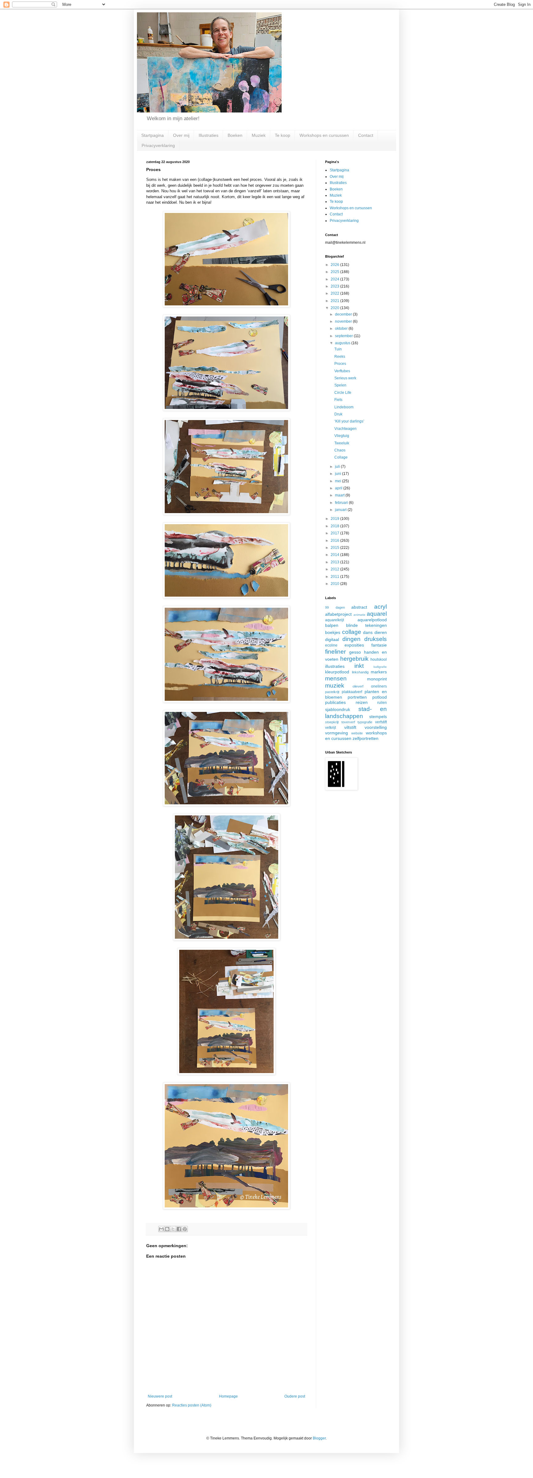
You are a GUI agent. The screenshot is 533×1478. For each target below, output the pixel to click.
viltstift (350, 727)
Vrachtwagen (345, 429)
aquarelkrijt (334, 620)
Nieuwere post (160, 1396)
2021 (335, 301)
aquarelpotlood (372, 619)
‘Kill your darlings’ (349, 421)
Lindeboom (343, 407)
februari (342, 502)
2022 (335, 293)
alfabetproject (338, 614)
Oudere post (294, 1396)
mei (338, 481)
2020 (335, 308)
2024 (335, 279)
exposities (354, 645)
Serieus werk (345, 378)
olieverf (358, 686)
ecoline (331, 645)
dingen (351, 639)
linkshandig (360, 672)
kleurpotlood (337, 671)
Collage (341, 457)
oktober (342, 328)
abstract (359, 607)
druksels (375, 639)
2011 (335, 576)
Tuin (338, 349)
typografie (364, 722)
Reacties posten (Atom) (191, 1405)
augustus (343, 343)
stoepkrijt (332, 722)
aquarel (377, 613)
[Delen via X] (173, 1229)
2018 (335, 526)
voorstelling (376, 727)
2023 (335, 286)
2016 (335, 540)
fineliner (335, 651)
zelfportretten (365, 738)
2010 (335, 584)
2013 (335, 562)
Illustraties (208, 135)
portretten (357, 697)
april (339, 488)
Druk (338, 414)
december (344, 314)
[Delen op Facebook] (179, 1229)
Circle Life (342, 392)
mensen (336, 678)
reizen (362, 702)
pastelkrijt (332, 692)
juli (338, 466)
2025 (335, 272)
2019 (335, 518)
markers (379, 671)
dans (368, 632)
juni (338, 474)
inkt (359, 666)
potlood (379, 697)
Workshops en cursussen (324, 135)
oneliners (379, 686)
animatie (359, 614)
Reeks (339, 356)
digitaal (332, 639)
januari (341, 510)
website (357, 733)
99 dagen (335, 607)
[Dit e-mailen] (161, 1229)
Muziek (259, 135)
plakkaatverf (352, 692)
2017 (335, 533)
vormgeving (336, 732)
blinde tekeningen (366, 625)
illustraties (335, 666)
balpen (331, 625)
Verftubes (342, 371)
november (344, 321)
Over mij (181, 135)
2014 (335, 555)
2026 (335, 265)
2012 (335, 569)
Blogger (319, 1438)
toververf (348, 722)
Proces (340, 363)
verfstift (381, 722)
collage (351, 632)
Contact (365, 135)
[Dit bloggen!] (167, 1229)
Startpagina (152, 135)
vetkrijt (330, 727)
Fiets (338, 400)
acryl (380, 606)
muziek (334, 685)
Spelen (340, 385)
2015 (335, 547)
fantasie (379, 645)
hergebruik (354, 658)
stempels (378, 716)
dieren (380, 632)
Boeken (235, 135)
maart (340, 495)
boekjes (332, 632)
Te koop (282, 135)
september (344, 336)
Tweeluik (341, 443)
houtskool (378, 659)
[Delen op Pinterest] (185, 1229)
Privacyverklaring (158, 145)
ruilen (382, 702)
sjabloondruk (337, 709)
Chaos (339, 450)
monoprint (377, 678)
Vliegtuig (341, 436)
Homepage (228, 1396)
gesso (355, 652)
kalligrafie (380, 666)
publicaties (335, 702)
